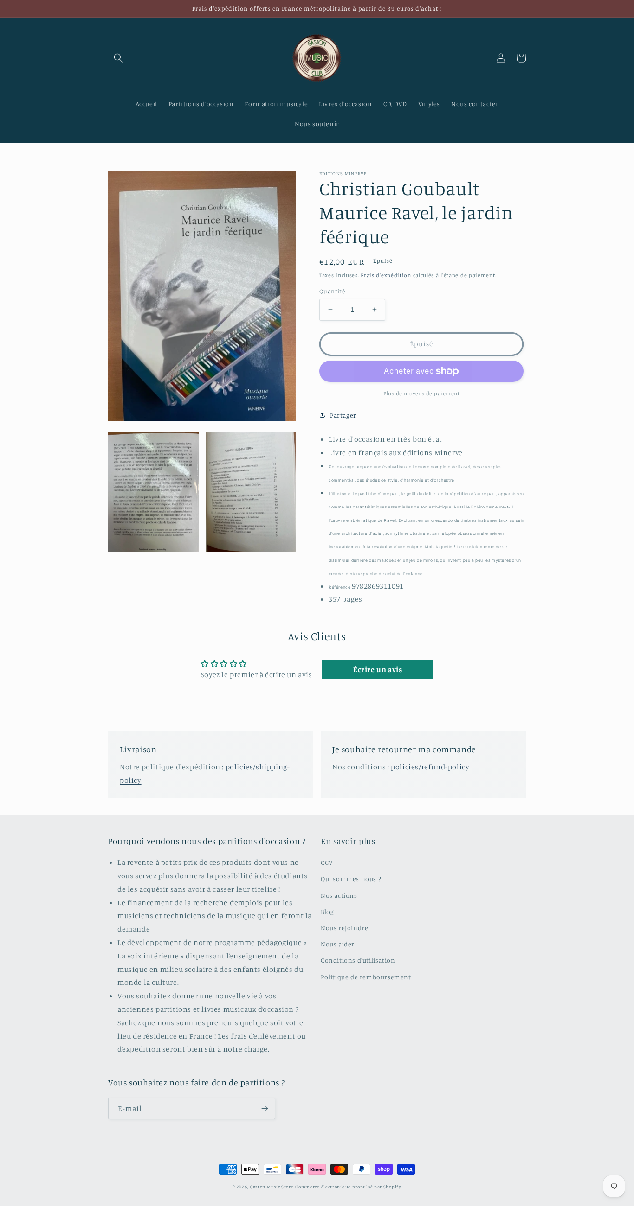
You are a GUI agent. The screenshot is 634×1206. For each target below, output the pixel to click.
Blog (327, 911)
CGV (327, 862)
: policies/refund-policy (428, 766)
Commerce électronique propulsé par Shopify (348, 1186)
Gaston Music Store (272, 1186)
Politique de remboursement (366, 977)
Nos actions (339, 895)
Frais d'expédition (386, 275)
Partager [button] (343, 415)
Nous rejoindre (344, 928)
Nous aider (338, 944)
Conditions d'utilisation (358, 960)
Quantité (332, 291)
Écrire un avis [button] (377, 669)
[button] (118, 58)
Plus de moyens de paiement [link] (421, 393)
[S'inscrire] (264, 1108)
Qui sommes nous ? (351, 878)
